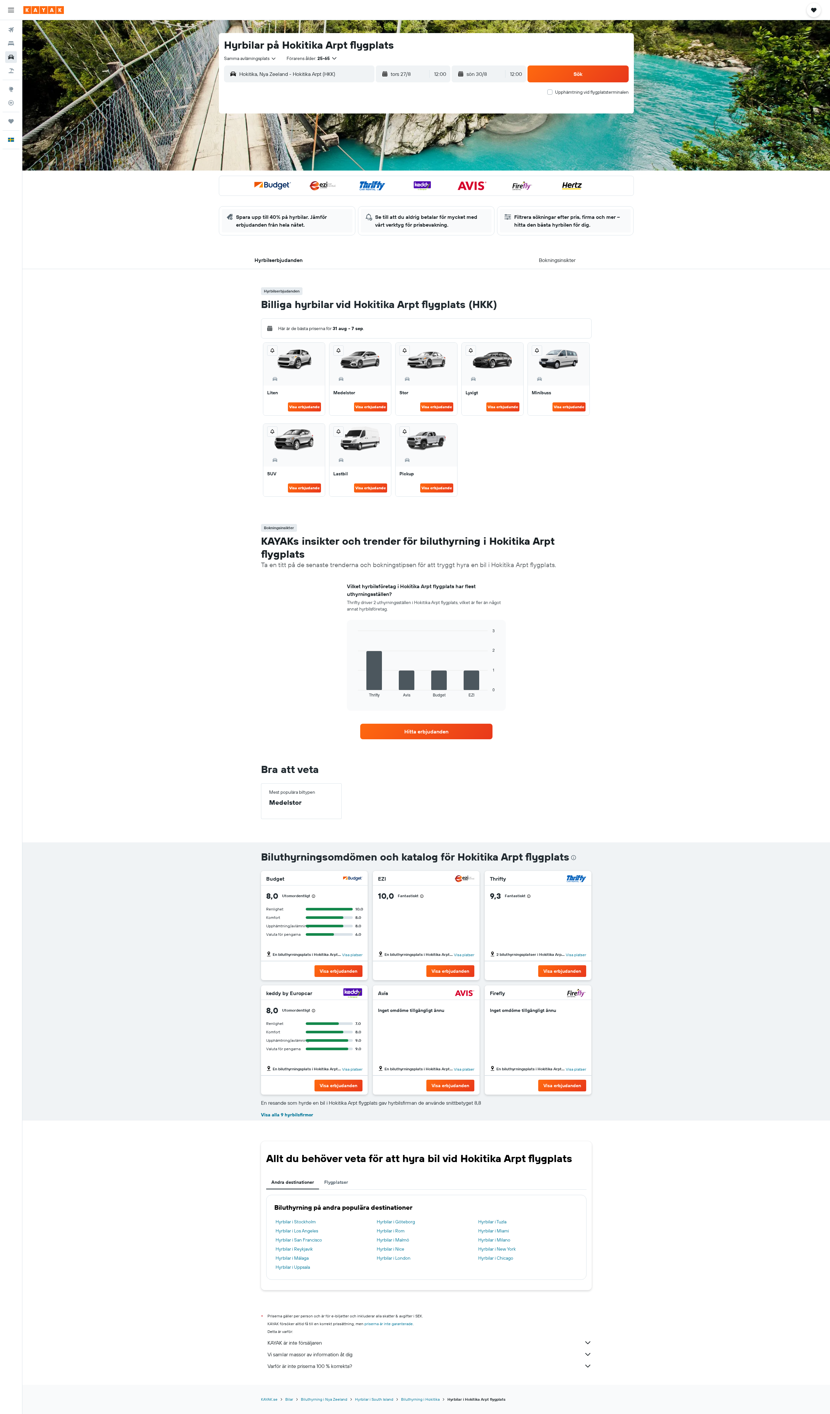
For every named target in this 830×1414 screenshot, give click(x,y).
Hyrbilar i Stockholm (296, 1222)
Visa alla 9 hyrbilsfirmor (287, 1115)
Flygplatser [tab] (336, 1182)
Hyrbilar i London (393, 1258)
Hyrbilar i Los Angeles (297, 1231)
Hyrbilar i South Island (374, 1399)
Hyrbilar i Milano (494, 1240)
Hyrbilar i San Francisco (299, 1240)
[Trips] (11, 121)
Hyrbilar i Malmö (393, 1240)
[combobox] (250, 58)
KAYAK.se (269, 1399)
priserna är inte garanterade (388, 1323)
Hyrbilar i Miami (493, 1231)
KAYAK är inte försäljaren (294, 1342)
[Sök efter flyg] (11, 29)
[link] (426, 731)
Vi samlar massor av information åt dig (309, 1354)
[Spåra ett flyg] (11, 102)
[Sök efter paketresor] (11, 70)
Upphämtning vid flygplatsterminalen (592, 92)
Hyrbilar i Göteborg (396, 1222)
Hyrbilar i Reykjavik (294, 1249)
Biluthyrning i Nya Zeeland (324, 1399)
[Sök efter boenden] (11, 43)
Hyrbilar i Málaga (292, 1258)
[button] (11, 10)
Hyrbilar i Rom (391, 1231)
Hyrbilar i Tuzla (492, 1222)
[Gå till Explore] (11, 89)
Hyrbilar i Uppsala (293, 1267)
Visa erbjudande (304, 406)
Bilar (289, 1399)
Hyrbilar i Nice (390, 1249)
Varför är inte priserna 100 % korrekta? (309, 1366)
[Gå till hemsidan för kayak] (43, 10)
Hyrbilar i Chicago (495, 1258)
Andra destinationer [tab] (292, 1182)
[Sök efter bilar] (11, 57)
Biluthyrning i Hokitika (420, 1399)
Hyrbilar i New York (497, 1249)
